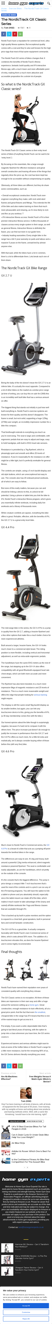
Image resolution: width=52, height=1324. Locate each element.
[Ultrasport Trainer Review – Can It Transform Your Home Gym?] (7, 1271)
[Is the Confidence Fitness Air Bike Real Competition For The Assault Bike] (5, 1161)
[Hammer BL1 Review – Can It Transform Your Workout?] (7, 1247)
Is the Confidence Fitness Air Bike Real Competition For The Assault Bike (30, 1160)
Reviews (18, 1249)
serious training (40, 695)
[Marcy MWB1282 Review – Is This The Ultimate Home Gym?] (7, 1259)
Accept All (26, 1306)
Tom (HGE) (9, 27)
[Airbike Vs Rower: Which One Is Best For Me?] (5, 1153)
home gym (34, 1005)
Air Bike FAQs (18, 1143)
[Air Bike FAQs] (5, 1144)
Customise (26, 1312)
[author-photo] (26, 1093)
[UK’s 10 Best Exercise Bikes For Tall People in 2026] (5, 1129)
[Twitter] (9, 34)
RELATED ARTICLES (16, 1121)
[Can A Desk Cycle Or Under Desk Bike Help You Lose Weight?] (5, 1136)
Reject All (26, 1319)
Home (4, 8)
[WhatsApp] (20, 34)
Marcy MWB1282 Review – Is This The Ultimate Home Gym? (31, 1257)
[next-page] (27, 1167)
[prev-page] (24, 1167)
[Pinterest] (14, 34)
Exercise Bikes (15, 8)
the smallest (40, 1012)
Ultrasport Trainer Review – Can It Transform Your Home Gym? (29, 1269)
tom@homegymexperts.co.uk (31, 1227)
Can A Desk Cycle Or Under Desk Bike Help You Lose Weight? (30, 1136)
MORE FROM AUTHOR (34, 1121)
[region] (26, 1305)
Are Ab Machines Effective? (9, 1077)
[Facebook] (3, 34)
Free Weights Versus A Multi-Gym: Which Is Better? (40, 1079)
